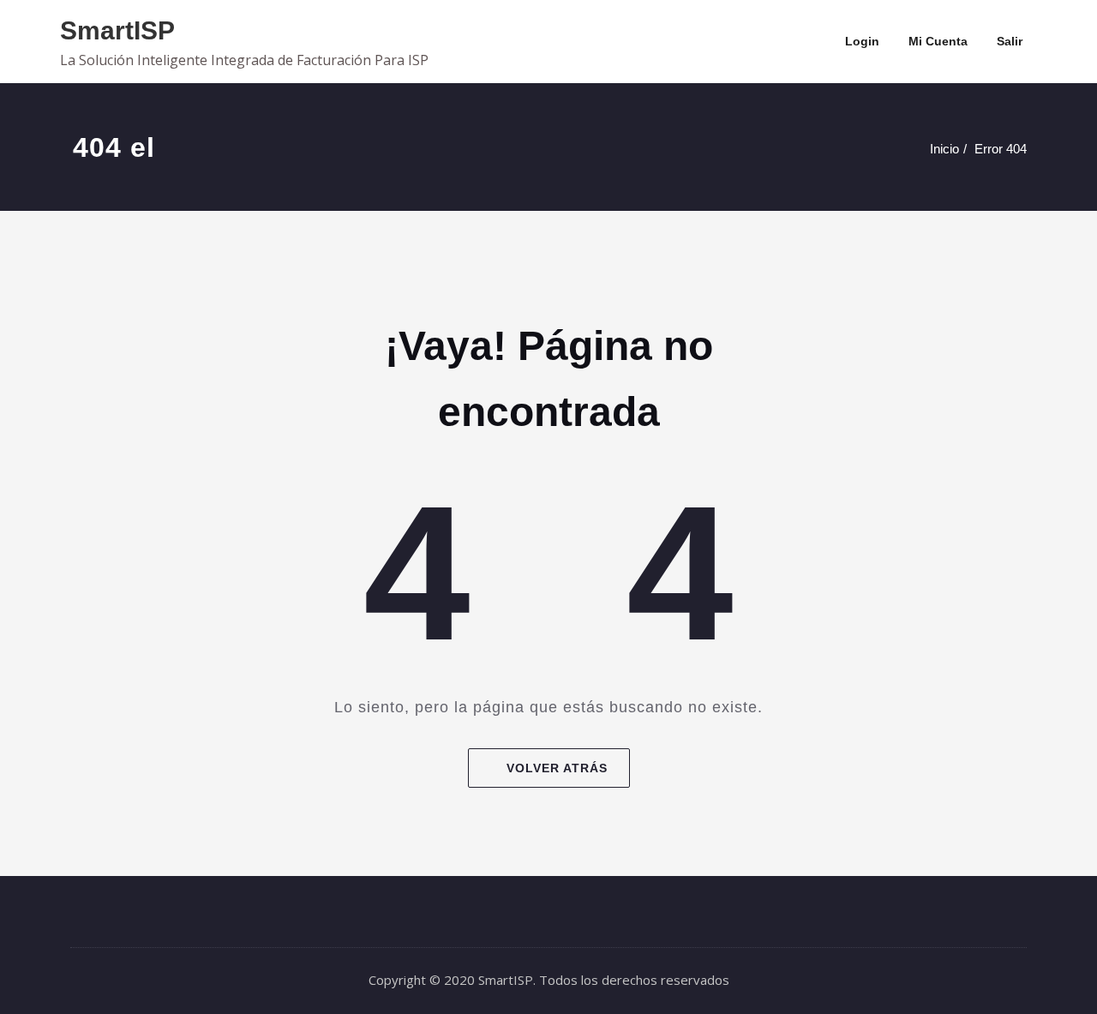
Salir (1009, 41)
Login (862, 41)
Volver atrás (557, 768)
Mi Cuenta (938, 41)
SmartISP (117, 30)
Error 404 (1000, 148)
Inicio (944, 148)
